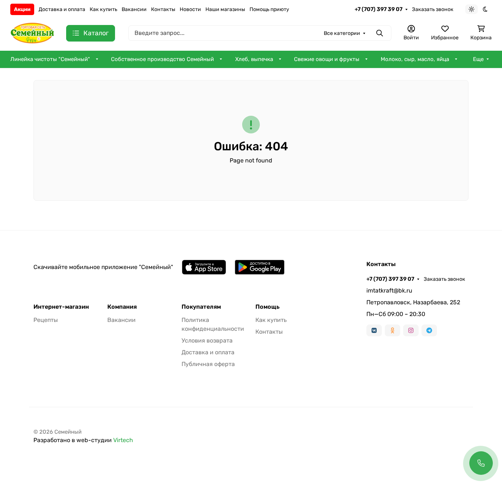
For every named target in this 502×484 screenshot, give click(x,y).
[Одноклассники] (392, 330)
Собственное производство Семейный (162, 59)
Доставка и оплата (62, 9)
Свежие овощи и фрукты (326, 59)
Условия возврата (207, 340)
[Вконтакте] (374, 330)
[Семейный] (32, 32)
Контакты (163, 9)
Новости (190, 9)
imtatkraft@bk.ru (389, 290)
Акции (22, 9)
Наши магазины (225, 9)
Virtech (123, 440)
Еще (478, 59)
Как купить (103, 9)
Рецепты (45, 319)
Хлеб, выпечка (254, 59)
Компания (122, 307)
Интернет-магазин (61, 307)
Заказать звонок (432, 9)
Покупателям (201, 307)
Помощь (267, 307)
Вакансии (134, 9)
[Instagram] (411, 330)
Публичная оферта (208, 364)
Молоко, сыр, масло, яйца (415, 59)
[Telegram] (429, 330)
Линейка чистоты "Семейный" (50, 59)
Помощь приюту (269, 9)
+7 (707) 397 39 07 (378, 9)
